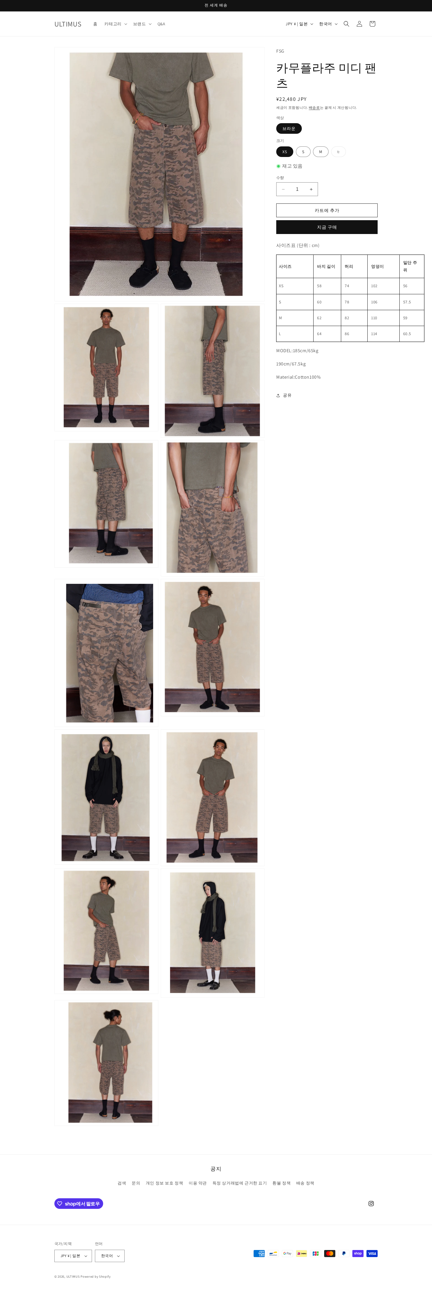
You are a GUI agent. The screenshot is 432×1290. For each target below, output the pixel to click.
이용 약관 (198, 1183)
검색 (122, 1183)
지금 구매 (327, 227)
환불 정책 (281, 1183)
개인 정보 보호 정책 (164, 1183)
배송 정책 (305, 1183)
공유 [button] (287, 395)
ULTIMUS (73, 1276)
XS (284, 151)
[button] (115, 24)
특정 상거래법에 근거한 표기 (239, 1183)
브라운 (289, 128)
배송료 (314, 107)
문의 (136, 1183)
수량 (280, 177)
